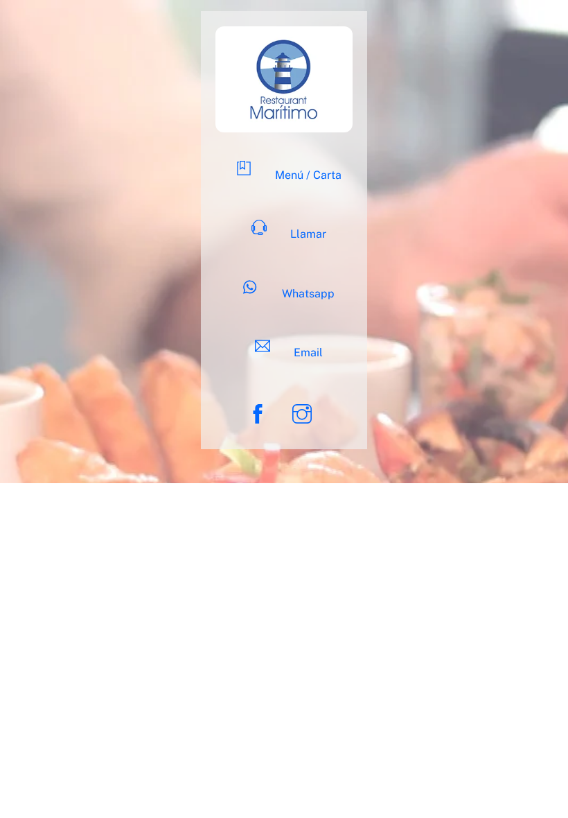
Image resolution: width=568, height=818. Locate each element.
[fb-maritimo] (260, 412)
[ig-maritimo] (304, 412)
